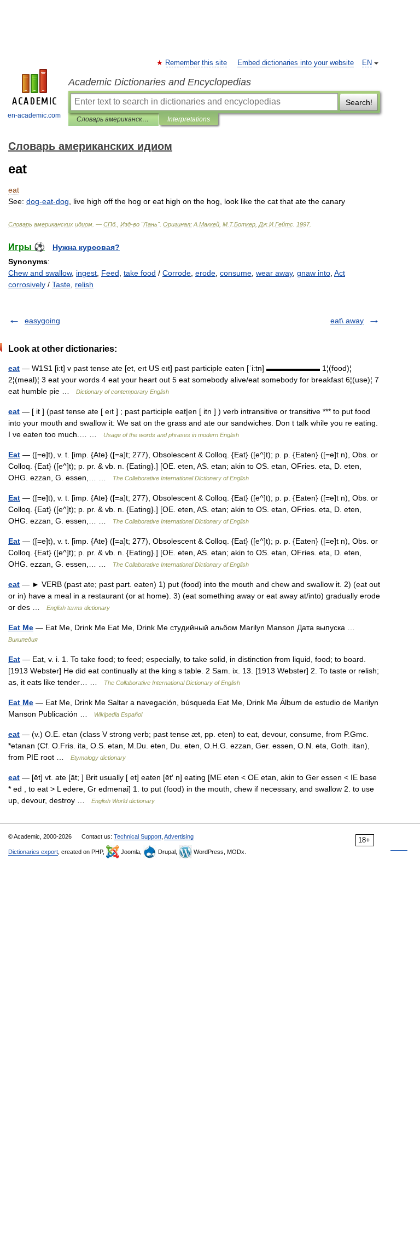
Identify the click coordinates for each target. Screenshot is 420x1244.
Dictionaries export (33, 851)
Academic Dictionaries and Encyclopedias (159, 82)
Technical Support (137, 836)
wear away (274, 273)
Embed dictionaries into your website (295, 63)
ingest (86, 273)
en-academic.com (34, 115)
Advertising (179, 836)
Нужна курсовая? (86, 247)
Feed (110, 273)
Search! (359, 102)
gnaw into (313, 273)
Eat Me (20, 627)
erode (205, 273)
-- (47, 201)
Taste (61, 284)
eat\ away (347, 320)
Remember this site (196, 63)
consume (236, 273)
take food (140, 273)
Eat (14, 454)
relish (84, 284)
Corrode (176, 273)
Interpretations (188, 119)
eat (14, 368)
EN (367, 63)
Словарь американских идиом (113, 119)
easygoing (42, 320)
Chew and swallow (40, 273)
